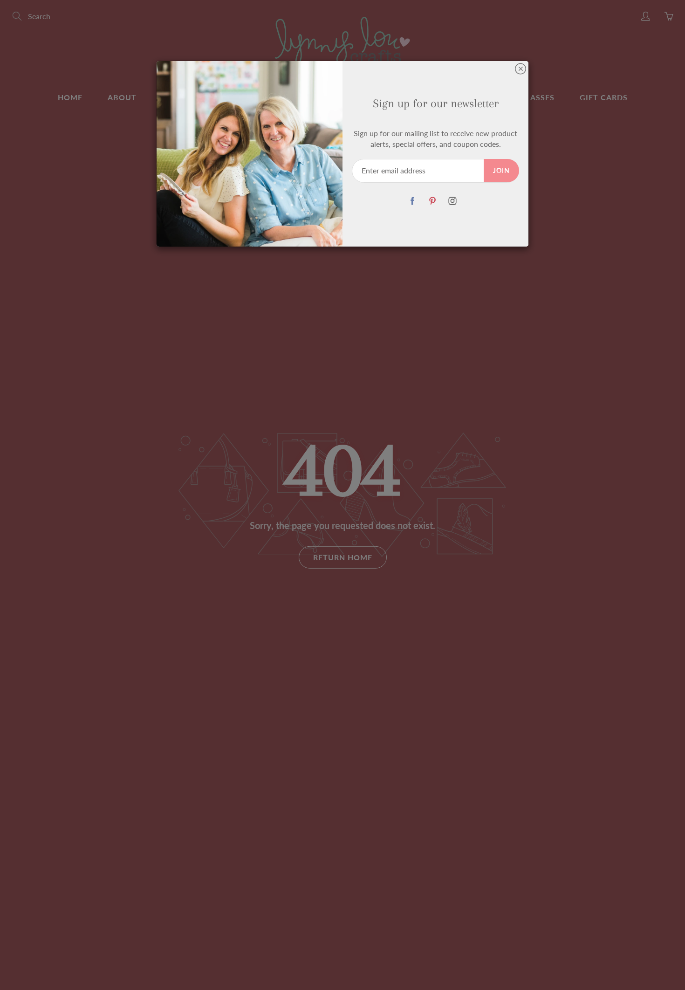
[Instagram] (452, 201)
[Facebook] (412, 201)
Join (501, 170)
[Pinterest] (432, 201)
